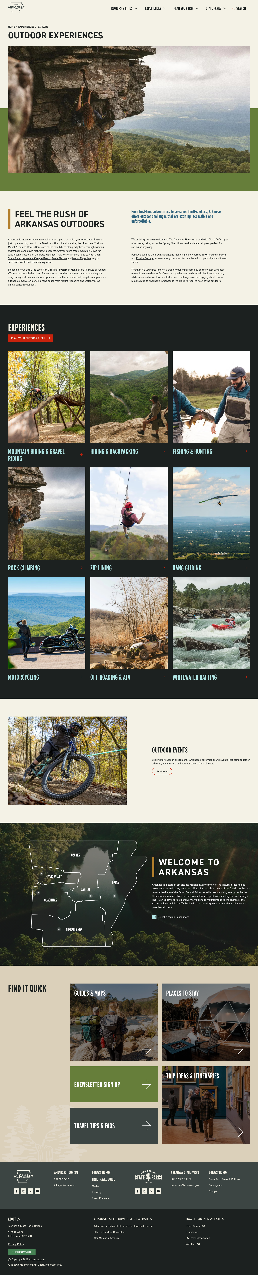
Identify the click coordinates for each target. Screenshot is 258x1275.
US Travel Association (197, 1238)
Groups (213, 1191)
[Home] (16, 8)
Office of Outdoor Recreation (109, 1232)
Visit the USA (192, 1244)
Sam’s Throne (59, 258)
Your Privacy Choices (21, 1251)
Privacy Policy (16, 1244)
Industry (96, 1192)
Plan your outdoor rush (28, 338)
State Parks (213, 8)
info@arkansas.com (65, 1185)
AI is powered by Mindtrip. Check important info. (35, 1264)
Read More (164, 772)
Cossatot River (182, 239)
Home (11, 26)
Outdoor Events (170, 750)
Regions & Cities (122, 8)
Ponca (222, 254)
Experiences (153, 8)
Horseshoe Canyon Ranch (36, 258)
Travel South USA (195, 1226)
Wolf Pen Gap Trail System (52, 269)
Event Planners (100, 1198)
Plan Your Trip (183, 8)
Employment (216, 1185)
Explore (43, 26)
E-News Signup (101, 1172)
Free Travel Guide (103, 1179)
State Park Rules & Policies (224, 1179)
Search (241, 8)
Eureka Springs (144, 258)
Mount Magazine (81, 258)
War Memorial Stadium (106, 1238)
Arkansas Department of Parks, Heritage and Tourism (123, 1226)
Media (95, 1186)
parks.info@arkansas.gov (185, 1185)
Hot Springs (211, 254)
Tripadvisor (191, 1232)
